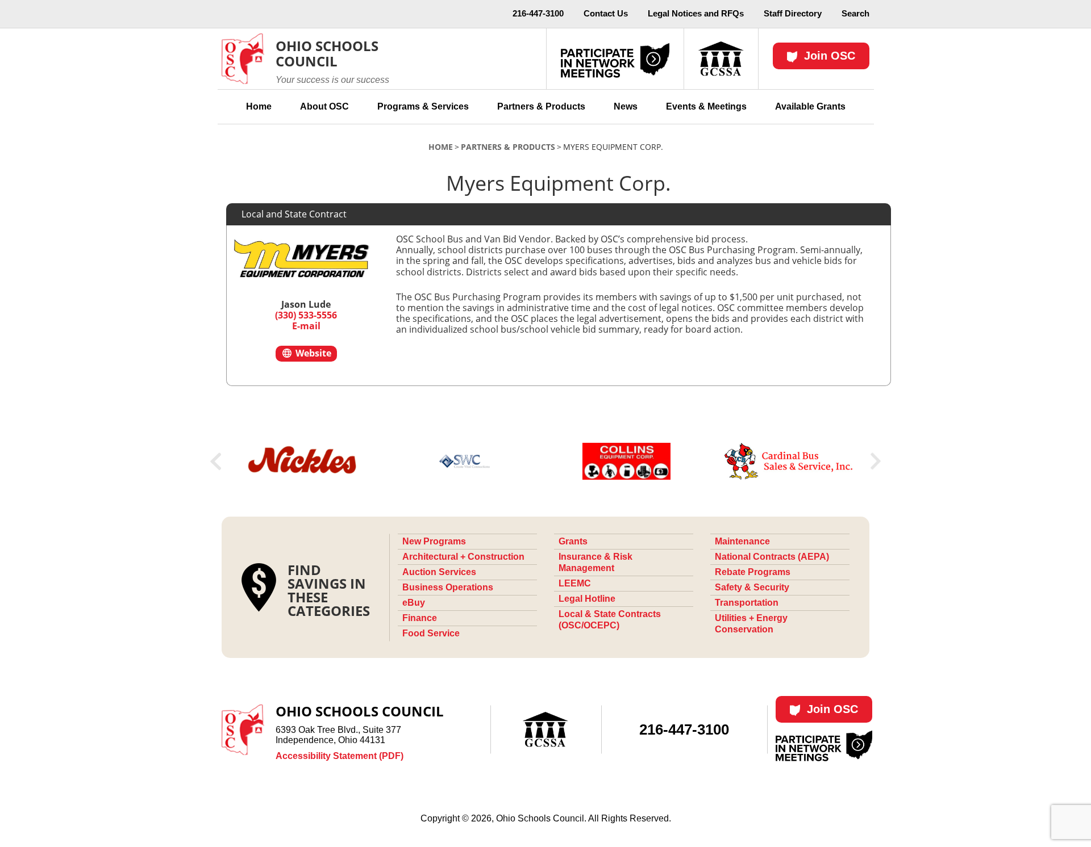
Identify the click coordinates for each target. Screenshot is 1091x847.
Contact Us (606, 13)
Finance (419, 618)
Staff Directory (793, 13)
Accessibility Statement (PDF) (339, 756)
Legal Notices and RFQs (696, 13)
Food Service (431, 633)
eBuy (413, 602)
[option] (303, 461)
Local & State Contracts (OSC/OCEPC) (610, 619)
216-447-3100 (538, 13)
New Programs (434, 541)
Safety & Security (752, 587)
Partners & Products (541, 106)
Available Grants (810, 106)
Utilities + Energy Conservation (751, 623)
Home (259, 106)
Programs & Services (423, 106)
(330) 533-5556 (306, 315)
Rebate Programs (752, 572)
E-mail (306, 326)
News (626, 106)
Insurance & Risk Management (595, 562)
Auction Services (439, 572)
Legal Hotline (587, 598)
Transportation (746, 602)
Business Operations (447, 587)
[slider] (545, 461)
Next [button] (876, 461)
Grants (573, 541)
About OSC (324, 106)
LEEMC (575, 583)
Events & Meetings (706, 106)
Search (855, 13)
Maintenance (742, 541)
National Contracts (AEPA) (772, 556)
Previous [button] (215, 461)
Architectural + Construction (463, 556)
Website (312, 353)
